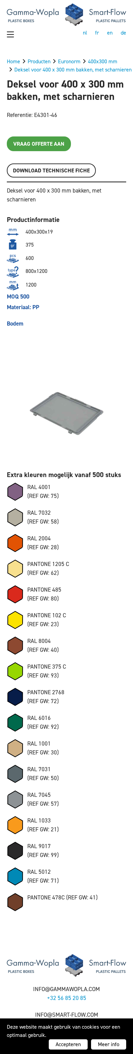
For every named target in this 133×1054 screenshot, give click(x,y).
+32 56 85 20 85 (66, 998)
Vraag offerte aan (38, 143)
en (110, 32)
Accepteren (68, 1044)
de (123, 32)
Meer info (108, 1044)
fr (97, 32)
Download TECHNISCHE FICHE (51, 170)
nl (85, 32)
